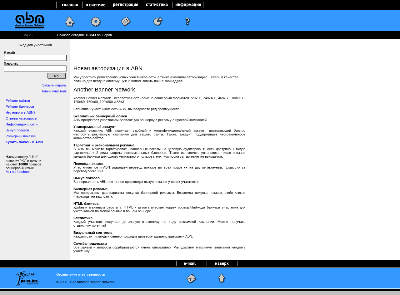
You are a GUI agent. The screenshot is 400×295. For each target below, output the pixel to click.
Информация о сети (22, 124)
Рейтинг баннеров (20, 106)
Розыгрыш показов (21, 136)
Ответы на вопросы (21, 118)
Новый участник (54, 91)
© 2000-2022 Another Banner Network (85, 282)
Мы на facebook (18, 172)
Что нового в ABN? (20, 112)
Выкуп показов (17, 130)
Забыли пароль (54, 85)
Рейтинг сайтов (18, 100)
